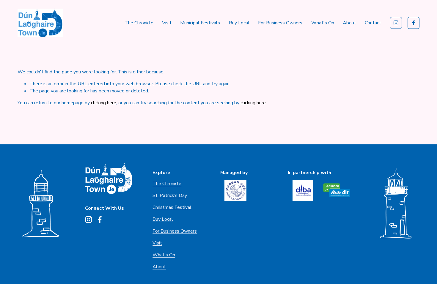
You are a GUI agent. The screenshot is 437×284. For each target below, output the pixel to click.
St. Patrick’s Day (170, 195)
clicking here (103, 103)
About (159, 267)
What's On (322, 23)
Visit (167, 23)
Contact (373, 23)
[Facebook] (413, 23)
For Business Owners (280, 23)
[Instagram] (396, 23)
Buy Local (239, 23)
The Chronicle (139, 23)
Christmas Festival (172, 207)
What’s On (164, 255)
